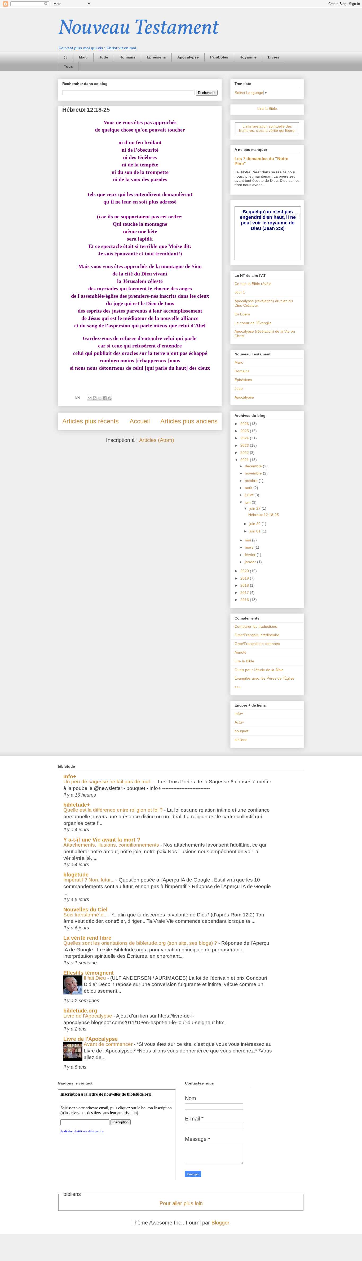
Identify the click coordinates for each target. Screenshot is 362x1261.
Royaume (248, 57)
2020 (245, 571)
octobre (252, 480)
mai (248, 540)
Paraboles (219, 57)
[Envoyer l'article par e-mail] (77, 397)
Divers (273, 57)
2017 (245, 592)
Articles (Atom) (156, 440)
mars (249, 547)
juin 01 (255, 531)
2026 (245, 424)
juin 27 (255, 508)
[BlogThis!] (94, 398)
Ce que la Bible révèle (253, 284)
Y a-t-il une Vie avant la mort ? (101, 840)
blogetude (76, 875)
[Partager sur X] (99, 398)
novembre (254, 473)
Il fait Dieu (95, 978)
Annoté (240, 652)
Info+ (239, 713)
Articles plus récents (90, 421)
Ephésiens (156, 57)
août (249, 488)
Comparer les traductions (256, 626)
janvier (251, 562)
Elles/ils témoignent (88, 973)
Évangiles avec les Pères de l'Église (264, 678)
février (251, 555)
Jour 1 (240, 292)
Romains (127, 57)
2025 (245, 431)
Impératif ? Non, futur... (89, 880)
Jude (103, 57)
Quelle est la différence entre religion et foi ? (113, 810)
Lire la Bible (267, 108)
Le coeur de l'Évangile (253, 323)
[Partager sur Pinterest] (109, 398)
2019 (245, 578)
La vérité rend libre (87, 938)
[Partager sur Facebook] (104, 398)
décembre (254, 466)
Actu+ (239, 722)
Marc (83, 57)
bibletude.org (80, 1011)
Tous (68, 66)
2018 (245, 585)
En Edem (242, 314)
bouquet (241, 731)
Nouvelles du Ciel (85, 909)
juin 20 (255, 524)
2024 (245, 438)
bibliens (241, 740)
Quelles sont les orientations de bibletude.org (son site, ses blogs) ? (140, 943)
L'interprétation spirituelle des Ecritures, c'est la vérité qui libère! (267, 128)
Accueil (140, 421)
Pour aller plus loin (181, 1203)
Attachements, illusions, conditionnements (111, 845)
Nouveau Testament (138, 28)
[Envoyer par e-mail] (89, 398)
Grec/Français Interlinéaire (257, 635)
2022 (245, 452)
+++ (238, 687)
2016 (245, 600)
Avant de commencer (109, 1044)
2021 (245, 460)
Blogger (220, 1223)
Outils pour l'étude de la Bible (259, 670)
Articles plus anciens (189, 421)
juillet (249, 495)
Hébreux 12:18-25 (86, 109)
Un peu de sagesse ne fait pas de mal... (109, 781)
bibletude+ (76, 805)
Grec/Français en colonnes (257, 643)
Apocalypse (188, 57)
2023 (245, 445)
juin (248, 502)
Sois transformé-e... (86, 914)
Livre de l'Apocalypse (88, 1016)
